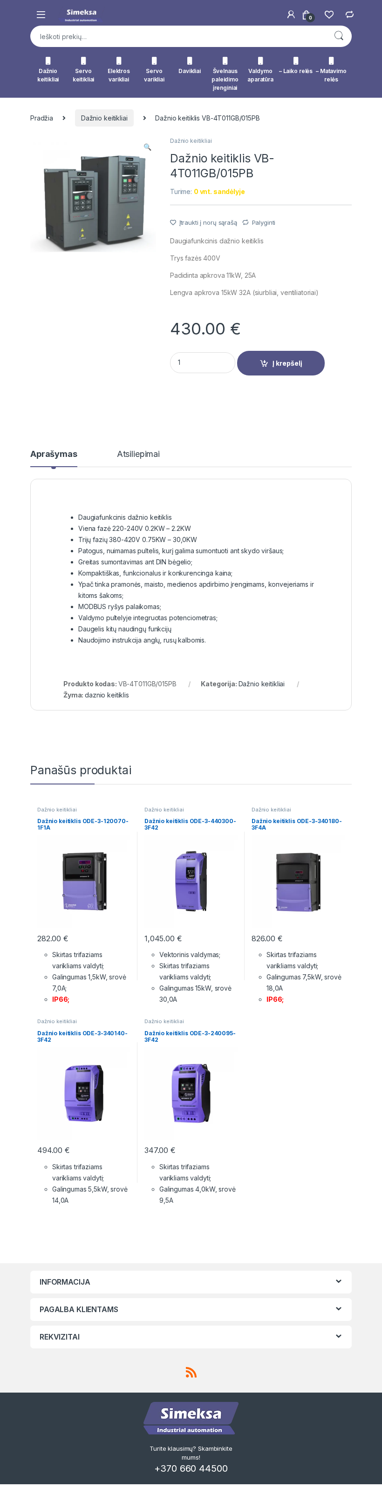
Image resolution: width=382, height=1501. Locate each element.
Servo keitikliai (84, 75)
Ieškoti (339, 36)
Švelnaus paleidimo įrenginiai (225, 79)
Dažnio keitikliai (48, 75)
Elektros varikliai (119, 75)
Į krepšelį (287, 363)
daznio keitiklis (107, 695)
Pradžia (41, 118)
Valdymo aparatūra (260, 75)
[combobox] (178, 36)
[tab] (53, 458)
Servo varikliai (154, 75)
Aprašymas (53, 454)
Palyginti (264, 222)
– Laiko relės (296, 70)
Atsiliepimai (138, 454)
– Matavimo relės (331, 75)
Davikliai (189, 70)
